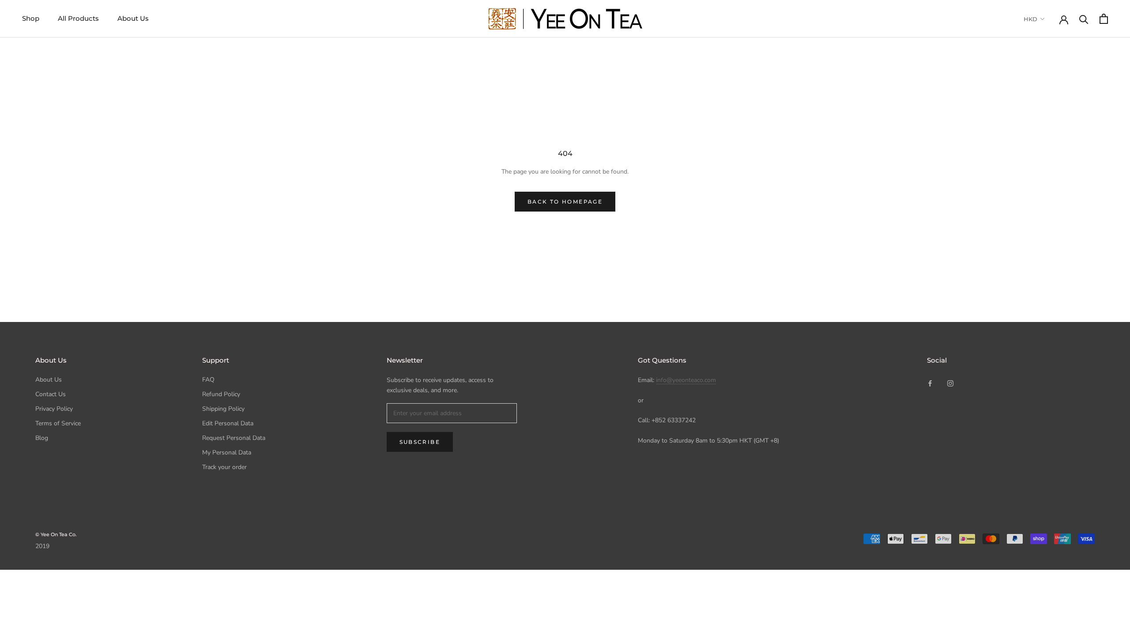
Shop (30, 18)
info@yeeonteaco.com (686, 380)
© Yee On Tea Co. (56, 534)
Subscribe (420, 442)
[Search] (1084, 18)
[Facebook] (930, 383)
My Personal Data (226, 452)
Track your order (224, 467)
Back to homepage (565, 201)
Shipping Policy (223, 409)
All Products (78, 18)
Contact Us (50, 394)
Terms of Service (58, 423)
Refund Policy (221, 394)
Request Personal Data (233, 438)
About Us (133, 18)
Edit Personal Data (227, 423)
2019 (42, 546)
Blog (41, 438)
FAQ (208, 379)
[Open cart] (1104, 19)
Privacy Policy (54, 409)
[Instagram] (950, 383)
